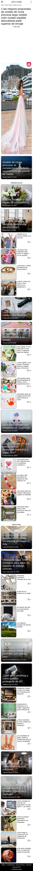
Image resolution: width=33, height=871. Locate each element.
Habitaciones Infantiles (9, 659)
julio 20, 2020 (12, 343)
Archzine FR (16, 867)
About (3, 865)
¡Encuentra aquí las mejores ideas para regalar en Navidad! (24, 493)
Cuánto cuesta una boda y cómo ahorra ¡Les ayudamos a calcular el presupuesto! (23, 286)
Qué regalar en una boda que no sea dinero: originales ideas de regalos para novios (24, 350)
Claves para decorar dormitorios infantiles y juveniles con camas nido (15, 652)
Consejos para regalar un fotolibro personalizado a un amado (15, 335)
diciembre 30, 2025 (12, 547)
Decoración (6, 797)
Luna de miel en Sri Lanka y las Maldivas (14, 313)
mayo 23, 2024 (13, 684)
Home (2, 5)
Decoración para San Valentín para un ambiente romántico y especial (23, 463)
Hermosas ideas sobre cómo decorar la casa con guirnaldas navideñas (24, 510)
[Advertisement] (16, 44)
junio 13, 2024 (21, 659)
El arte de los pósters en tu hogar (24, 592)
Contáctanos (11, 865)
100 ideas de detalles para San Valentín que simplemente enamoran (16, 424)
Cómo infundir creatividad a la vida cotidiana (14, 766)
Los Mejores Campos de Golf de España (24, 625)
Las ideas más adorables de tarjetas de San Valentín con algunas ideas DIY (23, 478)
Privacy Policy (20, 865)
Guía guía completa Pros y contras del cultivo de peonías (24, 850)
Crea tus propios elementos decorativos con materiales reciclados (23, 820)
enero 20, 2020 (12, 455)
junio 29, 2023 (12, 205)
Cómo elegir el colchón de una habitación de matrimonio (22, 835)
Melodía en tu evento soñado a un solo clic (24, 236)
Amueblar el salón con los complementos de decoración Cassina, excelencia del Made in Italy (16, 538)
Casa (4, 547)
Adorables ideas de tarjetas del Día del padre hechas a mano (24, 396)
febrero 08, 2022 (13, 318)
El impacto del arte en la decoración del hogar (23, 609)
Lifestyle (5, 684)
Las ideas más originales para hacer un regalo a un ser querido (23, 252)
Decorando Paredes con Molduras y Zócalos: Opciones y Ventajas (14, 790)
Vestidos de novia (17, 5)
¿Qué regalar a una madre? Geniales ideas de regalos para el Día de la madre (24, 366)
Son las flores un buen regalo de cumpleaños (15, 201)
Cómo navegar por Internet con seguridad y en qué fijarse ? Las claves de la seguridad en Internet (24, 805)
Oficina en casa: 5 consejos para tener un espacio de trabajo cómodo (16, 564)
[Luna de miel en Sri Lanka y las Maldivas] (16, 308)
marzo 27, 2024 (15, 797)
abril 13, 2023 (11, 230)
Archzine (28, 865)
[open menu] (2, 1)
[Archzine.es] (16, 2)
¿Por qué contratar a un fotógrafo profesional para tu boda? (16, 224)
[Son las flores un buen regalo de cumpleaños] (16, 195)
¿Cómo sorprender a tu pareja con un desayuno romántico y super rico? (16, 448)
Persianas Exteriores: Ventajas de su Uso (24, 577)
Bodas (10, 5)
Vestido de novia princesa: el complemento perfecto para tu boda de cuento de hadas (16, 168)
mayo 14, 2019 (11, 177)
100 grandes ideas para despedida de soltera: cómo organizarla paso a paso (23, 382)
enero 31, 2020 (12, 431)
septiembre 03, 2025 (13, 572)
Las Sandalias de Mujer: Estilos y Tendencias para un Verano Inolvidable (24, 738)
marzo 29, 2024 (13, 772)
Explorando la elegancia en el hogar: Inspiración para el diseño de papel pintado (23, 707)
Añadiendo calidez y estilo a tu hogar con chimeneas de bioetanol (23, 691)
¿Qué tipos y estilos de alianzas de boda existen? (24, 267)
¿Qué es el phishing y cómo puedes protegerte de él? (15, 678)
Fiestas (6, 5)
